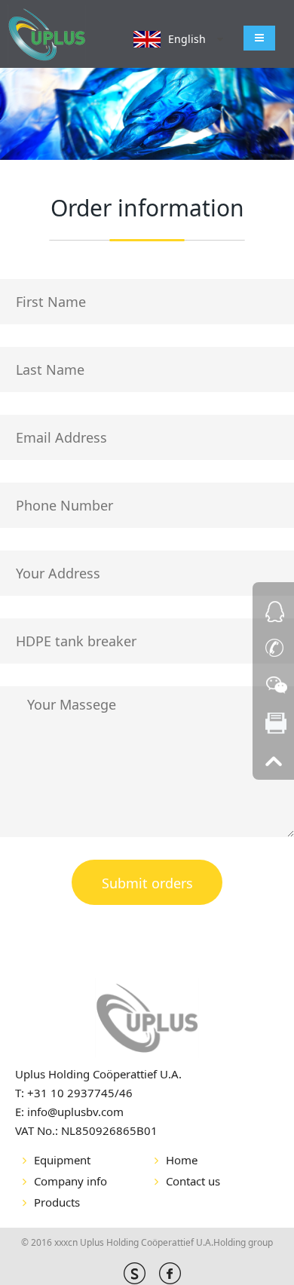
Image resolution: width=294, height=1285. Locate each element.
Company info (70, 1180)
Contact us (193, 1180)
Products (57, 1202)
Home (182, 1159)
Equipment (62, 1159)
